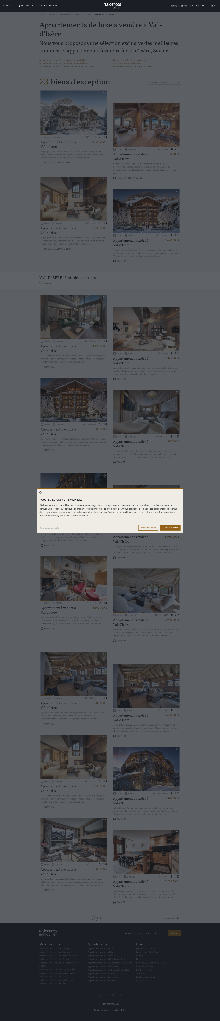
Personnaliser (148, 528)
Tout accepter (170, 528)
